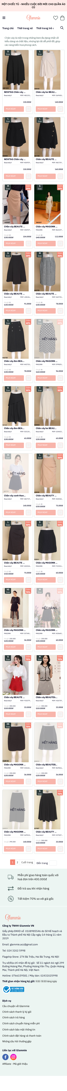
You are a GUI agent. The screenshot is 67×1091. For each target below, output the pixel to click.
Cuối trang (27, 862)
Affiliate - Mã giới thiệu (15, 1063)
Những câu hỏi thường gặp (16, 1041)
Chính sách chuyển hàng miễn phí (21, 1023)
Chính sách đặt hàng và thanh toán (21, 1035)
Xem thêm (17, 66)
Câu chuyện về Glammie (15, 1006)
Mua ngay (11, 108)
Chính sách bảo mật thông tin (18, 1029)
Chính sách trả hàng (13, 1017)
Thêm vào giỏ (17, 73)
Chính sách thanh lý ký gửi (16, 1011)
